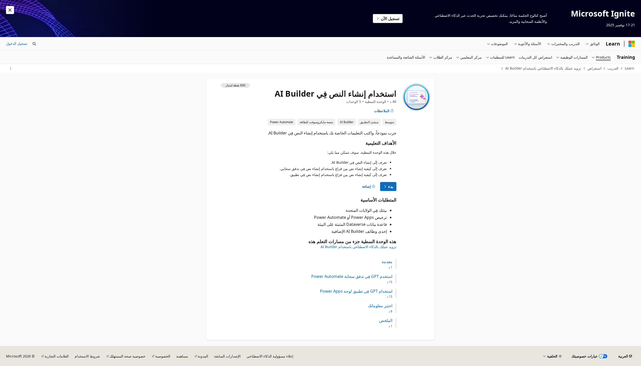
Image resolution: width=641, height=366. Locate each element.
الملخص (385, 320)
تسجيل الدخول (16, 43)
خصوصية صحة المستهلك (127, 356)
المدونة (203, 356)
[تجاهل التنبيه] (10, 10)
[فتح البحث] (34, 43)
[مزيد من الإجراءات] (10, 69)
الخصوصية (162, 356)
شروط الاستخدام (87, 356)
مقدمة (387, 261)
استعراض (594, 68)
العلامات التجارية (57, 356)
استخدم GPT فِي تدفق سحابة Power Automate (351, 276)
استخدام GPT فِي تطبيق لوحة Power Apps (356, 291)
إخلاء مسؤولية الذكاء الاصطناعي (270, 356)
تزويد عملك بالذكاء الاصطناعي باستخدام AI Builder (543, 68)
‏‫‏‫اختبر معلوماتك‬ (380, 305)
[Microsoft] (631, 44)
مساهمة (182, 356)
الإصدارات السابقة (227, 356)
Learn (629, 68)
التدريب (612, 68)
